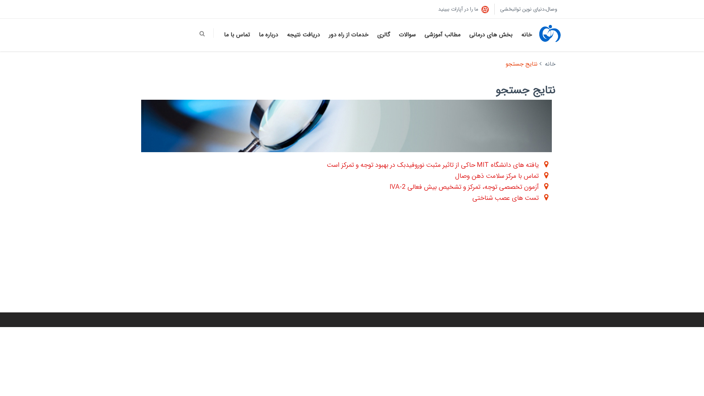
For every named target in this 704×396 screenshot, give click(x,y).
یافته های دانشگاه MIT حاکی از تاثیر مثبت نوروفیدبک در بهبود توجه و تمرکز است (433, 165)
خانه (526, 34)
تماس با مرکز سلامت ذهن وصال (497, 176)
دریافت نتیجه (303, 34)
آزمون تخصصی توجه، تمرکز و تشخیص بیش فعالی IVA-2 (464, 187)
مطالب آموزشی (443, 34)
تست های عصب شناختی (505, 198)
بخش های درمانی (491, 34)
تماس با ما (237, 34)
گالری (383, 34)
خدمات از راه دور (348, 34)
